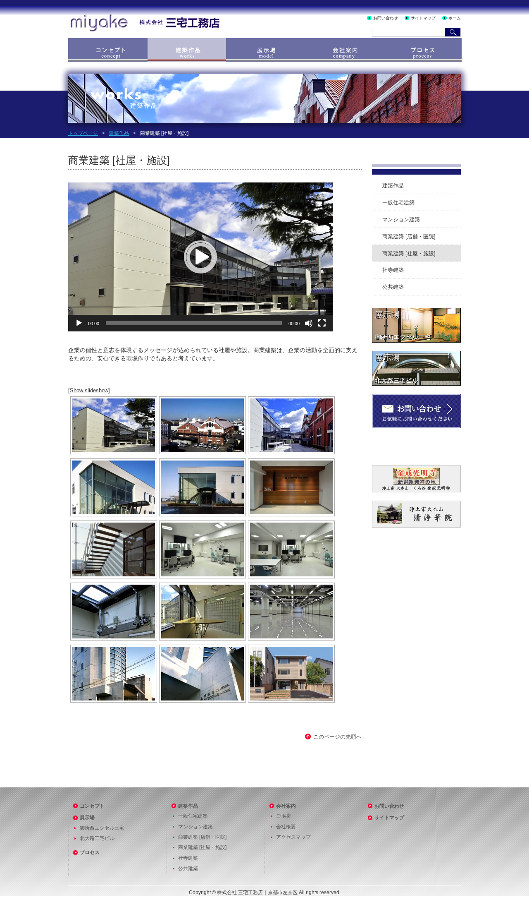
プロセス (422, 49)
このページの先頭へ (337, 737)
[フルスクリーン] (322, 323)
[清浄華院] (416, 504)
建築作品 (187, 49)
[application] (200, 256)
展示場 (265, 49)
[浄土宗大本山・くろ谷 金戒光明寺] (416, 468)
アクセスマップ (293, 837)
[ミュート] (309, 323)
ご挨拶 (283, 816)
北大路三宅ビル (97, 838)
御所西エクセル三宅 (102, 828)
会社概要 (286, 827)
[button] (200, 256)
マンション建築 (401, 219)
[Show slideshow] (89, 390)
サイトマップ (423, 18)
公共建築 (393, 287)
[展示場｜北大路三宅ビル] (416, 354)
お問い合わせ (385, 18)
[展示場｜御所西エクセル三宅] (416, 311)
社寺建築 (393, 270)
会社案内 (344, 49)
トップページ (83, 133)
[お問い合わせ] (416, 397)
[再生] (79, 323)
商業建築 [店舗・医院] (409, 236)
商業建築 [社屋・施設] (409, 253)
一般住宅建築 (398, 202)
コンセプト (107, 49)
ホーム (454, 18)
